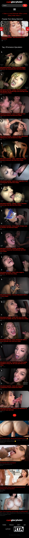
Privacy (11, 525)
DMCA (18, 525)
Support (8, 529)
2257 (25, 525)
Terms (4, 525)
